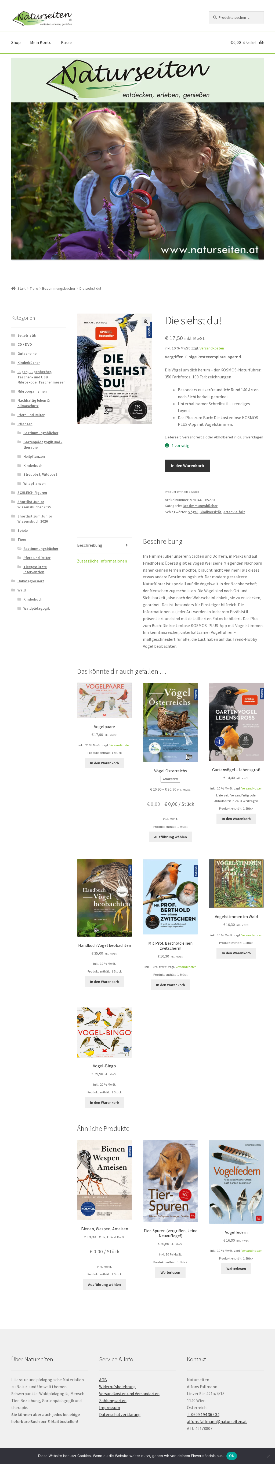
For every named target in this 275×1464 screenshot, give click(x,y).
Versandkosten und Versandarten (129, 1393)
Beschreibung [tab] (89, 545)
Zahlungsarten (112, 1400)
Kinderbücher (28, 362)
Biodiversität (211, 511)
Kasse (66, 42)
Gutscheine (27, 353)
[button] (146, 321)
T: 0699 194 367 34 (203, 1414)
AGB (103, 1379)
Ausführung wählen (170, 837)
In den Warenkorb (187, 465)
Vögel (193, 511)
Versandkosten (212, 348)
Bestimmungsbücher (58, 288)
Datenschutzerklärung (120, 1414)
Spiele (22, 530)
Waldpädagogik (36, 608)
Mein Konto (41, 42)
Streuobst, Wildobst (40, 474)
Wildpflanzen (34, 483)
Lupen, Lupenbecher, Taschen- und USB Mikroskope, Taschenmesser (41, 377)
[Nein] (268, 1456)
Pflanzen (24, 424)
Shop (16, 42)
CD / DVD (24, 344)
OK (231, 1456)
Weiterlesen (170, 1272)
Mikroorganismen (32, 391)
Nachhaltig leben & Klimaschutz (33, 403)
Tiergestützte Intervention (35, 569)
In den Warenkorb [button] (104, 763)
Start (21, 288)
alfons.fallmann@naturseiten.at (217, 1421)
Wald (21, 590)
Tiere (34, 288)
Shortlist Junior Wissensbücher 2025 (34, 504)
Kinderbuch (32, 465)
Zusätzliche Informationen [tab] (102, 561)
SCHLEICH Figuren (32, 492)
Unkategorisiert (30, 581)
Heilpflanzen (34, 456)
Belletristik (26, 335)
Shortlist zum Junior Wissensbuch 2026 (34, 519)
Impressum (109, 1407)
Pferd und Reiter (31, 414)
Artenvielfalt (234, 511)
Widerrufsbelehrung (117, 1386)
